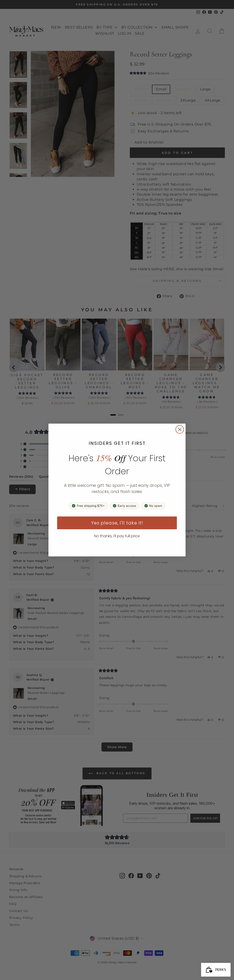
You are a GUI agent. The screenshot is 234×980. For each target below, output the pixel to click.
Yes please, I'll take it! (117, 523)
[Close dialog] (180, 429)
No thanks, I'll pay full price (117, 536)
